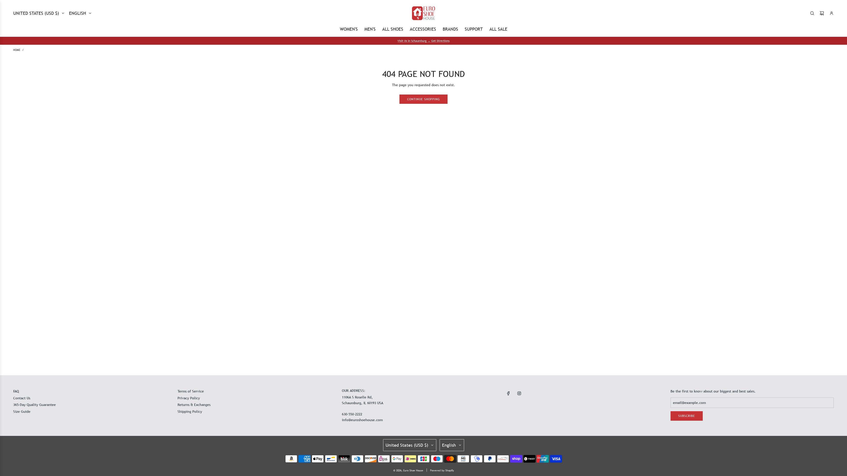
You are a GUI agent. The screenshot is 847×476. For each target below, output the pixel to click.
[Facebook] (508, 393)
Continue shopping (423, 99)
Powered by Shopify (442, 470)
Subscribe (686, 416)
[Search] (812, 13)
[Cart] (822, 13)
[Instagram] (519, 393)
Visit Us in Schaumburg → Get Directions (423, 41)
